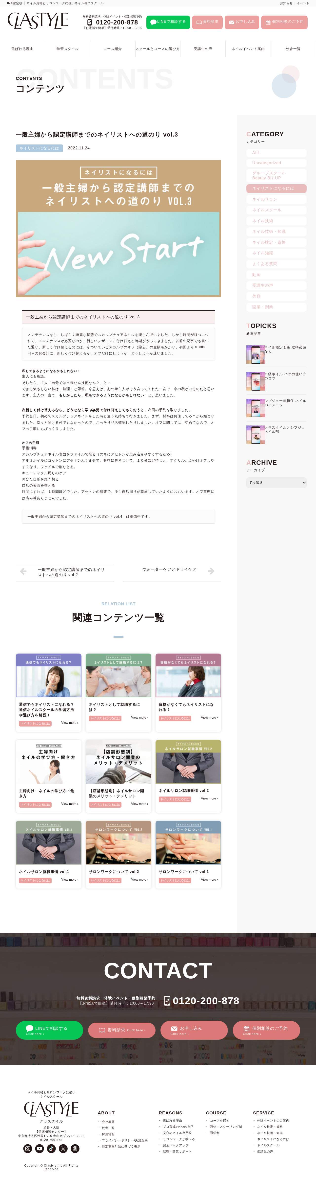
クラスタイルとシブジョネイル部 (284, 429)
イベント (303, 3)
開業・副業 (262, 307)
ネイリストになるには (39, 148)
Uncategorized (266, 163)
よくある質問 (264, 264)
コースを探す (219, 1120)
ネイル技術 (262, 221)
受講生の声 (203, 49)
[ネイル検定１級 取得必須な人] (255, 354)
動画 (256, 275)
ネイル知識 (262, 253)
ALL (256, 153)
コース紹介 (112, 49)
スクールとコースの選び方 (158, 49)
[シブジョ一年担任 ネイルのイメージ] (255, 408)
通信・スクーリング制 (226, 1126)
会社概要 (108, 1122)
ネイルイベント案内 (248, 49)
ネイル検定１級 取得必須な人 (285, 349)
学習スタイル (68, 49)
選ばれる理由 (22, 49)
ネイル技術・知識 (269, 231)
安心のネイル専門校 (177, 1133)
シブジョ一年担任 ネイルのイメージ (285, 403)
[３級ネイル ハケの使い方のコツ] (255, 381)
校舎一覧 (293, 49)
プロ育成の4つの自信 (178, 1126)
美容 (256, 296)
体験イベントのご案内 (273, 1120)
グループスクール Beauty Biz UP (269, 175)
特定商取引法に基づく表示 (121, 1146)
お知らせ (286, 3)
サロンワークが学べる (179, 1139)
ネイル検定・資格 (269, 242)
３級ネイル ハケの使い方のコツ (285, 376)
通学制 (215, 1133)
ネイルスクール (267, 210)
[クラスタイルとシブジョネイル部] (255, 434)
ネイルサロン (264, 199)
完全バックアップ (176, 1145)
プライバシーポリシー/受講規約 (125, 1140)
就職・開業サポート (177, 1151)
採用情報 (108, 1134)
